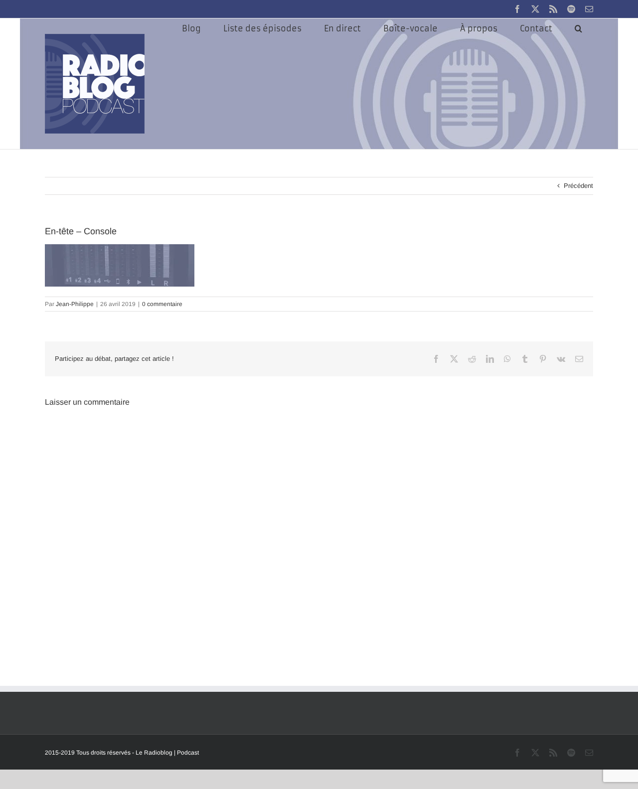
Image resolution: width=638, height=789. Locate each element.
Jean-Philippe (75, 304)
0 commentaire (162, 304)
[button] (578, 28)
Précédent (578, 185)
